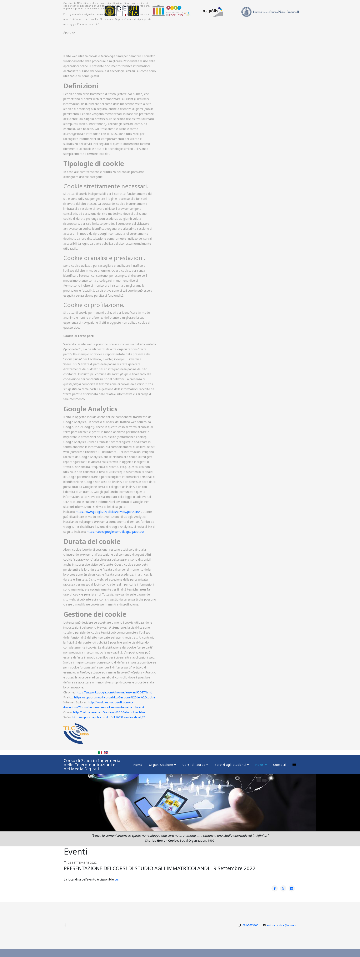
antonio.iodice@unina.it (281, 925)
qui (117, 879)
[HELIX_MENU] (294, 764)
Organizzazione (161, 765)
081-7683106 (250, 925)
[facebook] (65, 925)
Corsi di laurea (193, 765)
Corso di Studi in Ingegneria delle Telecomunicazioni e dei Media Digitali (92, 765)
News (259, 765)
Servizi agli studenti (230, 765)
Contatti (279, 765)
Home (138, 765)
